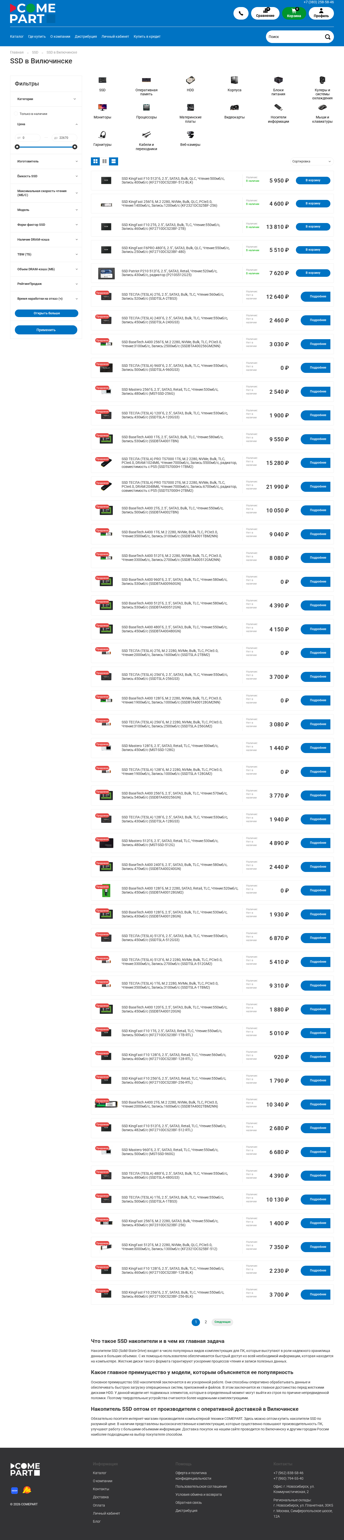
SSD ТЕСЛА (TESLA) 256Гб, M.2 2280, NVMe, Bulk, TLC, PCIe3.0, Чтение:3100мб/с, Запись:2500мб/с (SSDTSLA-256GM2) (172, 724)
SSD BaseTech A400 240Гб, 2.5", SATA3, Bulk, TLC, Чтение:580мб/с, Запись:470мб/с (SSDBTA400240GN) (174, 867)
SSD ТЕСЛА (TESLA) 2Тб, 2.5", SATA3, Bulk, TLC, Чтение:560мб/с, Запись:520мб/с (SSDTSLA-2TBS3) (173, 296)
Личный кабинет (115, 36)
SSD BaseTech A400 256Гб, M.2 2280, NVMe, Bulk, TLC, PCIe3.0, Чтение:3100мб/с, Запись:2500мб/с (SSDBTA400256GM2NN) (172, 344)
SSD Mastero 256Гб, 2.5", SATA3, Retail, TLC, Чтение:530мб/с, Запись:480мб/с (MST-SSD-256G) (170, 391)
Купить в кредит (147, 36)
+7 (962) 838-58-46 (288, 1473)
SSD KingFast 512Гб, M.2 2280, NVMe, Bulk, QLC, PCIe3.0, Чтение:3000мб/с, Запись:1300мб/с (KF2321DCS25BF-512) (169, 1247)
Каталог (17, 36)
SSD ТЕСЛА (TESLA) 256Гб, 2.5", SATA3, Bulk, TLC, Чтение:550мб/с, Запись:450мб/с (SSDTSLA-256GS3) (175, 677)
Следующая (222, 1322)
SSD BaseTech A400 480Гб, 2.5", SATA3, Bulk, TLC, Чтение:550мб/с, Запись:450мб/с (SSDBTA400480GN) (174, 629)
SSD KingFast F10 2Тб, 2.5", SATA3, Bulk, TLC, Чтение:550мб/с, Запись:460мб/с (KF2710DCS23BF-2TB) (171, 227)
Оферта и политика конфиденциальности (193, 1475)
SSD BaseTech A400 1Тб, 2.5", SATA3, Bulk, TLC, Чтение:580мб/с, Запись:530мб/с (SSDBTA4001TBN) (172, 439)
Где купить (37, 36)
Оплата (99, 1505)
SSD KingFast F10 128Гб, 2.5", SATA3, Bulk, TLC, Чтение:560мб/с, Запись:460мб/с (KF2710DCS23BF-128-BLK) (173, 1270)
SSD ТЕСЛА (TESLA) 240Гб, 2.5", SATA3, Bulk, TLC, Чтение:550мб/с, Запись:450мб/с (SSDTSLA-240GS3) (175, 320)
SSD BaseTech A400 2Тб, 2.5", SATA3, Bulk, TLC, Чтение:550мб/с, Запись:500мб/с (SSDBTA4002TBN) (172, 510)
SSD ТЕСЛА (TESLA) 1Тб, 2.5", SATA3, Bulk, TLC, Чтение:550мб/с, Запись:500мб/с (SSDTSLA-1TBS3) (173, 1199)
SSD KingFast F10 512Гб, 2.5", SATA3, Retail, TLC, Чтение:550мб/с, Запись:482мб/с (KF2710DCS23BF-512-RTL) (174, 1128)
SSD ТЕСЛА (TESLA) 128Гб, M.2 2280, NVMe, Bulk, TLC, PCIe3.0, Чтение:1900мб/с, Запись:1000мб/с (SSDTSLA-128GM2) (172, 772)
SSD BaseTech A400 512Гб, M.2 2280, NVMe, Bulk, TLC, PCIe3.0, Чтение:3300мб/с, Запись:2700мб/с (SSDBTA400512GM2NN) (172, 558)
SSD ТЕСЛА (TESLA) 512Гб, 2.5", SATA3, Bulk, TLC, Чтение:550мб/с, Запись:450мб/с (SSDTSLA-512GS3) (175, 938)
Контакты (101, 1489)
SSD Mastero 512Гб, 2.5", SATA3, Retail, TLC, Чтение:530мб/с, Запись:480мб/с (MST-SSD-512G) (170, 843)
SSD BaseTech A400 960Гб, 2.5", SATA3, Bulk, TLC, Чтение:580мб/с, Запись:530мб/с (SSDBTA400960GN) (174, 582)
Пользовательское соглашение (201, 1486)
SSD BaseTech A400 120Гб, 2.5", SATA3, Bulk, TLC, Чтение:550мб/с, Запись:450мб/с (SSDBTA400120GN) (174, 1009)
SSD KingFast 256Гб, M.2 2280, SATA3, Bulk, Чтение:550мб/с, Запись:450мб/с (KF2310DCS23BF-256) (170, 1223)
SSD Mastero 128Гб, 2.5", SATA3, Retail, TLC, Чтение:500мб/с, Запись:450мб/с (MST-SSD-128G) (170, 748)
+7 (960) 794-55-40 (288, 1478)
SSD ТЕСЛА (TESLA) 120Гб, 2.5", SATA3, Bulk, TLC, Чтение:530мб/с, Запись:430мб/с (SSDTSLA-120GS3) (175, 415)
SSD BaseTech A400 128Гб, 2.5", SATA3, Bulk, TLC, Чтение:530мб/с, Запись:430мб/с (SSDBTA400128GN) (174, 914)
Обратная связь (189, 1503)
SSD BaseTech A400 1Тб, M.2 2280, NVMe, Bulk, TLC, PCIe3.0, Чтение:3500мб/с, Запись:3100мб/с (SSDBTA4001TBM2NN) (170, 534)
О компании (60, 36)
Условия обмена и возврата (199, 1494)
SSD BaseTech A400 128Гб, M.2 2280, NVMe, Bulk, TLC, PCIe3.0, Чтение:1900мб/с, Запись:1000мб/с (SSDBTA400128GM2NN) (172, 700)
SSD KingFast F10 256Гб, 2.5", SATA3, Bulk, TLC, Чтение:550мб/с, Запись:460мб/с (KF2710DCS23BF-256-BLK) (173, 1294)
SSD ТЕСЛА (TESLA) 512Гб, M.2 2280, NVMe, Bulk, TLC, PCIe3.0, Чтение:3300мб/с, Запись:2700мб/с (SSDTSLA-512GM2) (172, 962)
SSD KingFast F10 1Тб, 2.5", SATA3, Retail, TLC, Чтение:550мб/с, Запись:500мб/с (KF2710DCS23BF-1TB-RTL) (172, 1033)
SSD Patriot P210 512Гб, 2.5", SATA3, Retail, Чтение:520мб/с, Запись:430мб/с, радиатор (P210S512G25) (169, 273)
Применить (46, 330)
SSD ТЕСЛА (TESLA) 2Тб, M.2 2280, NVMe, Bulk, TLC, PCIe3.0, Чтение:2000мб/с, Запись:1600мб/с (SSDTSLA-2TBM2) (170, 653)
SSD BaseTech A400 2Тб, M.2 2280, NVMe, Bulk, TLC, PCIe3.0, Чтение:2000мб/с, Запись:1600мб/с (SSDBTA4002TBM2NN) (170, 1104)
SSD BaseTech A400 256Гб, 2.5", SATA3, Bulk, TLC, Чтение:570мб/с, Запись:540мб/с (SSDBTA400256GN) (174, 795)
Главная (17, 52)
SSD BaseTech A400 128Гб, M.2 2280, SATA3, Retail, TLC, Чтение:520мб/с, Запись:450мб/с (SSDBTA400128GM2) (180, 890)
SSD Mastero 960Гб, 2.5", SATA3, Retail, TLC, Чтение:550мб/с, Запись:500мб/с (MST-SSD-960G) (170, 1152)
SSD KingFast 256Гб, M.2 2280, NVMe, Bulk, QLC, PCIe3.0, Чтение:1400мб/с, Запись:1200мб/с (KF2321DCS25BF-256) (169, 204)
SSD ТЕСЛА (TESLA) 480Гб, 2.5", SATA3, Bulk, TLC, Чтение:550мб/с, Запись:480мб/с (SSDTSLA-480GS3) (175, 1175)
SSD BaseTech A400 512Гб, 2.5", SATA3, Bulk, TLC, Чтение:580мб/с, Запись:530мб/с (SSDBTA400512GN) (174, 605)
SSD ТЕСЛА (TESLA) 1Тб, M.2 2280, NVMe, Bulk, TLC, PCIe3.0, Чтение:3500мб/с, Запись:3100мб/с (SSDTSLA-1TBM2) (170, 985)
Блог (97, 1521)
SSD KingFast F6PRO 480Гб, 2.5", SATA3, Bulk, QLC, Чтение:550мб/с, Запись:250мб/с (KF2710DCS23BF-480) (176, 250)
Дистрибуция (86, 36)
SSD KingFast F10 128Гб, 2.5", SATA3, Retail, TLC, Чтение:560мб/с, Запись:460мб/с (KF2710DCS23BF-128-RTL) (174, 1057)
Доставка (101, 1497)
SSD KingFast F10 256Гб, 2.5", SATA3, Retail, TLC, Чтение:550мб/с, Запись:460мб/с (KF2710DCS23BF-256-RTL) (174, 1080)
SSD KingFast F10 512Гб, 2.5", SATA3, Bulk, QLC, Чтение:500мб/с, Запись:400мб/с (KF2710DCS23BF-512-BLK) (173, 181)
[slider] (17, 147)
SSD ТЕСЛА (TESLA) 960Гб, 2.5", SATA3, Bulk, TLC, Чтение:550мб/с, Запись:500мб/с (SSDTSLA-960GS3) (175, 368)
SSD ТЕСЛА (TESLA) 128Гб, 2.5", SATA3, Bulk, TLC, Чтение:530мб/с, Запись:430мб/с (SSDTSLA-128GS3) (175, 819)
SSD (35, 52)
